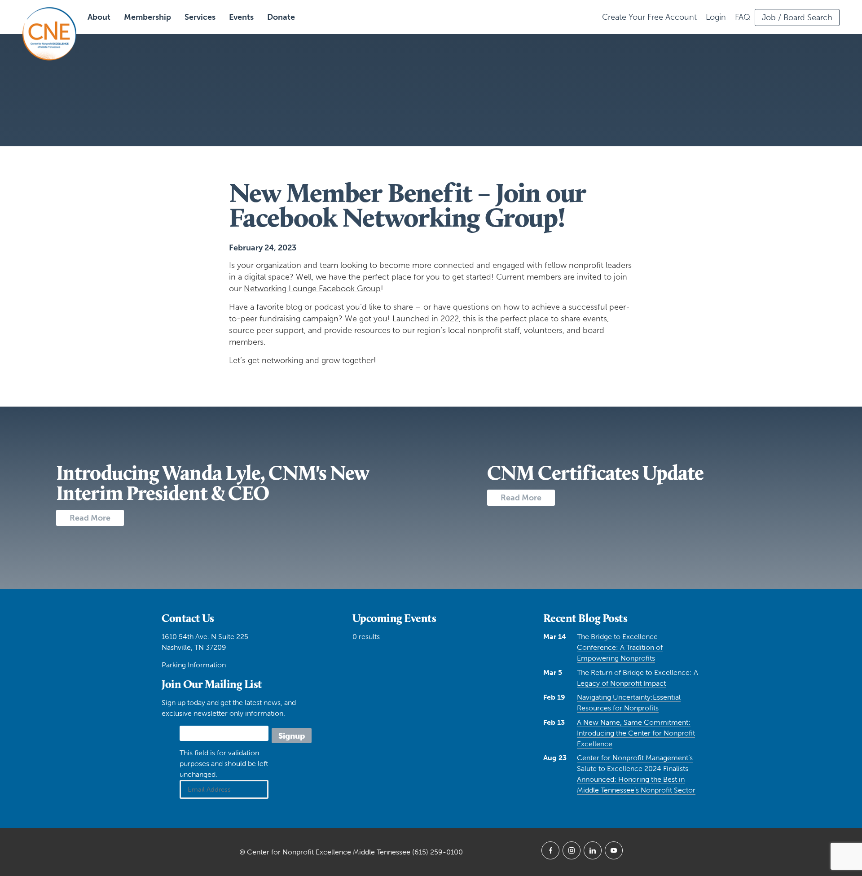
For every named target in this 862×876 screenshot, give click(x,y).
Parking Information (194, 665)
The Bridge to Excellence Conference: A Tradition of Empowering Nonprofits (620, 647)
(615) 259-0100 (437, 852)
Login (716, 17)
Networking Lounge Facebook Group (312, 288)
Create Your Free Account (649, 17)
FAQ (742, 17)
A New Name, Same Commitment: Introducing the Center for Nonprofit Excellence (636, 733)
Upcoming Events (394, 618)
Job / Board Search (797, 17)
